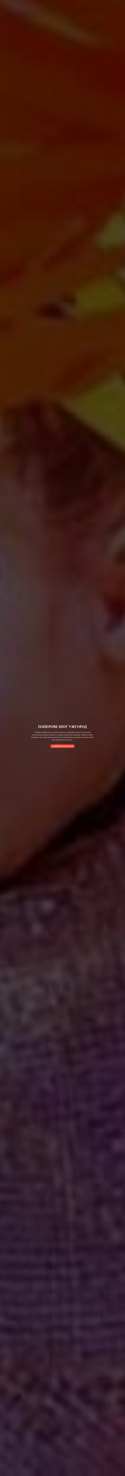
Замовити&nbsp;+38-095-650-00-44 (62, 746)
